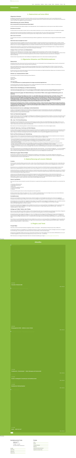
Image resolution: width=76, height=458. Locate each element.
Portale (61, 4)
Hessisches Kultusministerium (38, 448)
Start (33, 4)
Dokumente (57, 4)
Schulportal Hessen (36, 445)
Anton (34, 442)
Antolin (34, 443)
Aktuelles (42, 4)
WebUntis (35, 446)
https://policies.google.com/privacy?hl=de (52, 235)
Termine (46, 4)
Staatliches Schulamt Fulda (37, 449)
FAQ (64, 4)
